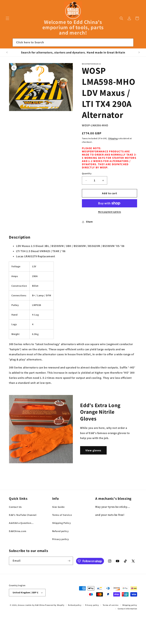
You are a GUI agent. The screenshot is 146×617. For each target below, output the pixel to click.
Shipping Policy (61, 523)
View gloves (93, 450)
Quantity (87, 173)
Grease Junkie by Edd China (31, 605)
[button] (7, 18)
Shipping (113, 138)
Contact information (127, 608)
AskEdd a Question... (21, 523)
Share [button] (89, 221)
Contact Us (15, 506)
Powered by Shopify (54, 605)
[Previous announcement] (7, 52)
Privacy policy (60, 539)
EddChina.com (17, 531)
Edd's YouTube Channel (22, 515)
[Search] (129, 42)
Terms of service (111, 605)
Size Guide (58, 506)
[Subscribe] (69, 561)
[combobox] (73, 42)
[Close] (138, 43)
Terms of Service (62, 515)
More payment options (109, 211)
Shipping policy (129, 605)
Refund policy (60, 531)
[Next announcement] (139, 52)
